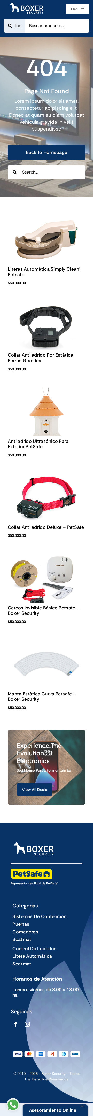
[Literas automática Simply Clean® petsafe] (46, 218)
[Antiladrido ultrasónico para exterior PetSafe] (46, 391)
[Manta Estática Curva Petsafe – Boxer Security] (46, 643)
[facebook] (15, 1024)
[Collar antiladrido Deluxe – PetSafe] (46, 477)
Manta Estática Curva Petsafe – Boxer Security (42, 697)
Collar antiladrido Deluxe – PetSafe (46, 527)
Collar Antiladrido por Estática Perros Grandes (40, 358)
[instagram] (27, 1024)
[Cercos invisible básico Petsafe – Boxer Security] (46, 557)
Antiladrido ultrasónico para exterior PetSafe (38, 444)
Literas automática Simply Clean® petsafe (44, 272)
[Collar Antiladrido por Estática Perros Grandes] (46, 304)
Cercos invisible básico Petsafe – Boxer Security (44, 611)
